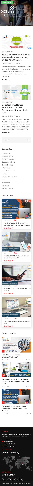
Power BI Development (9, 177)
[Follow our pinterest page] (17, 479)
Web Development (8, 188)
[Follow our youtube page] (21, 479)
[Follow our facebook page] (7, 479)
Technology (6, 183)
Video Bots (5, 185)
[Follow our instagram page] (14, 479)
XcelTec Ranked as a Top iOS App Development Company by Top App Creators (16, 57)
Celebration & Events (8, 162)
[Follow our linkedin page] (3, 479)
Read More (7, 228)
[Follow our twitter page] (10, 479)
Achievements (6, 153)
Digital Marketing (7, 165)
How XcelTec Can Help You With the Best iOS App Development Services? (15, 408)
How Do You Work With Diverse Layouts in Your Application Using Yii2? (15, 381)
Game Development (8, 171)
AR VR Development (8, 159)
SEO (3, 180)
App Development (7, 52)
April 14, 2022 (7, 220)
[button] (7, 2)
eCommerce (6, 168)
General (4, 174)
